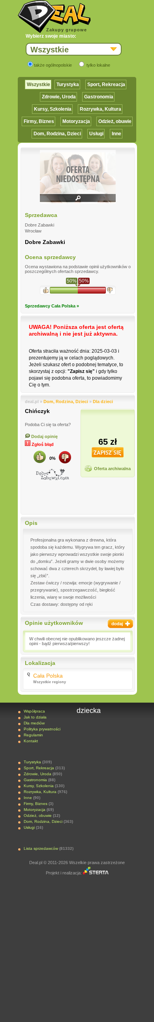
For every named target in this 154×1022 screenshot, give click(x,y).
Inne (116, 133)
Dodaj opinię (44, 436)
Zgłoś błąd (42, 444)
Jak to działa (35, 717)
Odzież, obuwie (114, 121)
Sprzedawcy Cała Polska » (52, 306)
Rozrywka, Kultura (100, 109)
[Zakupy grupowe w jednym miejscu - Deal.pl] (54, 16)
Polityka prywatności (42, 729)
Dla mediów (34, 723)
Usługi (96, 133)
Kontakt (31, 741)
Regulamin (33, 735)
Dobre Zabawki (45, 242)
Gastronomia (98, 97)
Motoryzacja (76, 121)
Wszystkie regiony (49, 682)
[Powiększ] (77, 201)
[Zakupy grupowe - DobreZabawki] (52, 474)
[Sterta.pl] (96, 872)
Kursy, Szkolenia (52, 109)
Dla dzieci (103, 401)
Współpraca (34, 711)
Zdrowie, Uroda (59, 97)
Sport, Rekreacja (106, 84)
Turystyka (67, 84)
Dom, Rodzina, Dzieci (57, 133)
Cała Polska (48, 675)
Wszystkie (38, 84)
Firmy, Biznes (39, 121)
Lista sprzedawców (41, 848)
